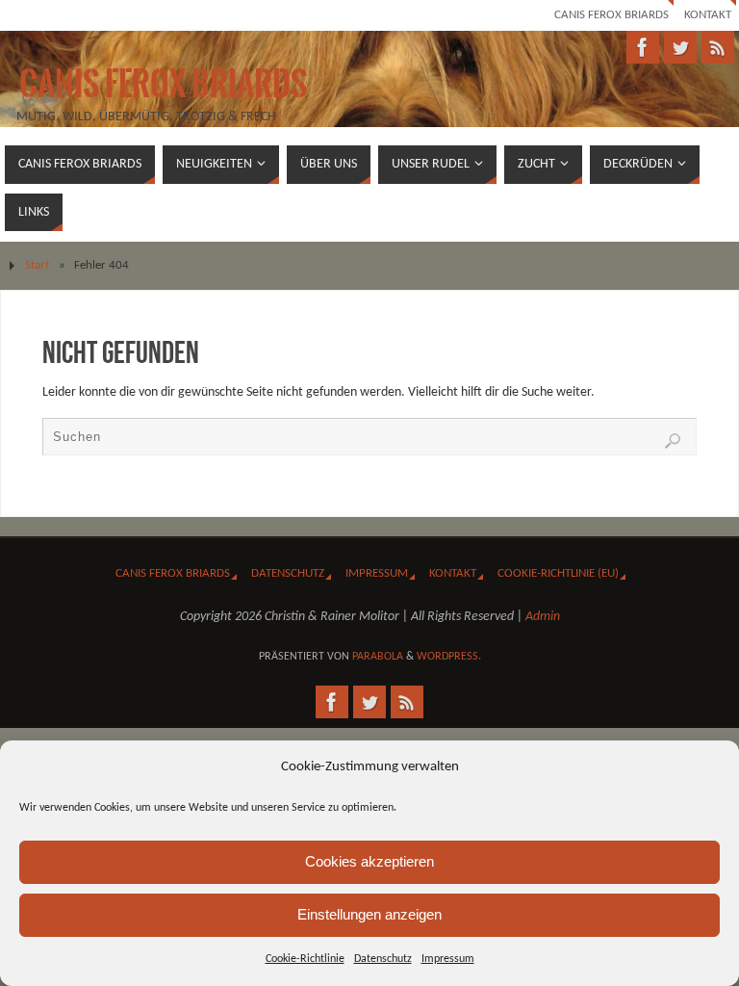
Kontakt (707, 15)
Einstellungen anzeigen (369, 914)
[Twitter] (680, 47)
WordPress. (449, 656)
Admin (542, 617)
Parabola (377, 656)
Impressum (447, 959)
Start (37, 265)
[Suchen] (672, 441)
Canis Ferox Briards (611, 15)
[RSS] (717, 47)
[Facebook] (642, 47)
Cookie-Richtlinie (305, 959)
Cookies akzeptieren (369, 861)
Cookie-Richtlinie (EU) (558, 573)
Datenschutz (383, 959)
